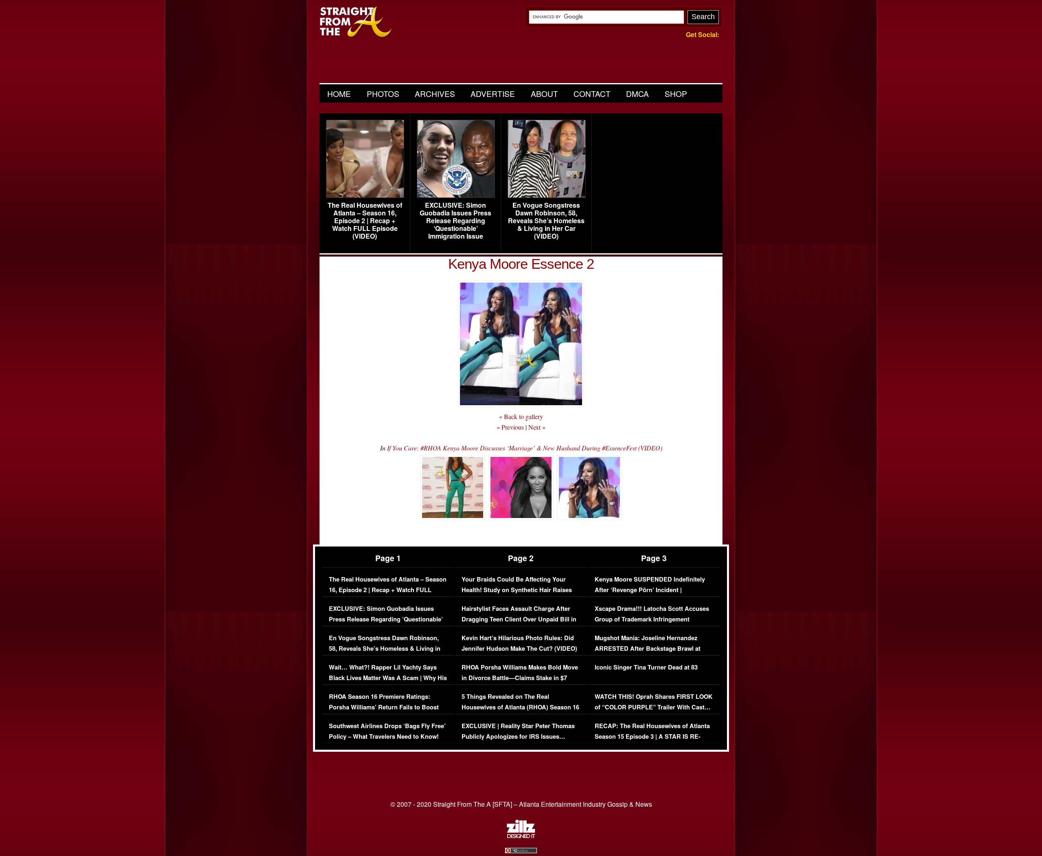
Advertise (493, 93)
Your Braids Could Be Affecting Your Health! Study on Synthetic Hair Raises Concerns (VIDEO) (517, 589)
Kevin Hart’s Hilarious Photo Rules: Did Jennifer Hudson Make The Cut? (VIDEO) (519, 643)
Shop (676, 93)
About (544, 93)
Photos (383, 93)
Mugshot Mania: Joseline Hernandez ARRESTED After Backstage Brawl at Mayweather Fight (648, 648)
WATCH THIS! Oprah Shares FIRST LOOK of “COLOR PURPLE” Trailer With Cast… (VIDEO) (654, 707)
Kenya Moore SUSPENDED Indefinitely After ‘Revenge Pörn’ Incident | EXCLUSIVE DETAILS (650, 589)
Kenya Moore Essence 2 (521, 264)
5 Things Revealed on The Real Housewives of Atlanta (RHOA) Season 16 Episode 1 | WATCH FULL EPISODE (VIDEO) (520, 712)
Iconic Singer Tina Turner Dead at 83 (646, 667)
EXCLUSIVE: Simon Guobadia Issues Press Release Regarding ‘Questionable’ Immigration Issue (455, 220)
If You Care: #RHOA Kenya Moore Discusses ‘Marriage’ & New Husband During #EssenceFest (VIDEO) (524, 447)
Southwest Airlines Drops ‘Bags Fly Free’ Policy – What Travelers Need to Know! (387, 731)
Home (339, 93)
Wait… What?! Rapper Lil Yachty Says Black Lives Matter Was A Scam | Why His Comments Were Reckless (388, 677)
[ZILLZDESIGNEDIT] (521, 836)
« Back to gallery (521, 416)
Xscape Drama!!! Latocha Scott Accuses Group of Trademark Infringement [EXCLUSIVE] (652, 619)
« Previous (510, 427)
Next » (536, 427)
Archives (435, 93)
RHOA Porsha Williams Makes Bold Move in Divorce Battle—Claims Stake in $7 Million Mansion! (520, 677)
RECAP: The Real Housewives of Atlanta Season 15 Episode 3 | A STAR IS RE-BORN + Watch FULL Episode (652, 736)
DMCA (637, 93)
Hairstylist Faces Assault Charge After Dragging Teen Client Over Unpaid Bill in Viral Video (519, 619)
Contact (592, 93)
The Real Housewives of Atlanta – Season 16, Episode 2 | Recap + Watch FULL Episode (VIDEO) (365, 220)
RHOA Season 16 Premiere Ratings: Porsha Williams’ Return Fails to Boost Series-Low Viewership (384, 707)
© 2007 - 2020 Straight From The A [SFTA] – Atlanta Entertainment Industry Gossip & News (521, 804)
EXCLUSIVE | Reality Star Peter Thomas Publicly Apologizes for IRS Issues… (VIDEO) (518, 736)
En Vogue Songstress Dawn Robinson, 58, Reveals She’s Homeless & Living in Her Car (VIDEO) (546, 220)
